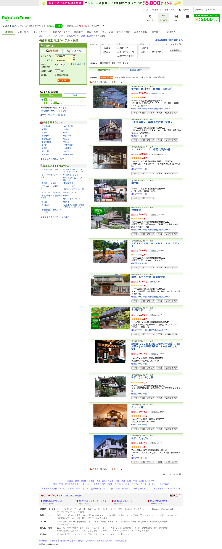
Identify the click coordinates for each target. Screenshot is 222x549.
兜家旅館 (136, 210)
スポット (128, 63)
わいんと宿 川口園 (72, 199)
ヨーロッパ (152, 484)
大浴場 (145, 48)
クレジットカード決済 (152, 52)
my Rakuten (154, 509)
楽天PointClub (167, 509)
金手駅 (66, 129)
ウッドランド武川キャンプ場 (51, 176)
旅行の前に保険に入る (53, 501)
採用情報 (53, 540)
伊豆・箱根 (101, 481)
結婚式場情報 (63, 530)
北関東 (84, 481)
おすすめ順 (120, 77)
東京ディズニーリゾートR (133, 488)
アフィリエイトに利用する (54, 115)
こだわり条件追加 (174, 44)
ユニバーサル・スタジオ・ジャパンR (164, 488)
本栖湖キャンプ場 (71, 175)
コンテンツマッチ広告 (82, 534)
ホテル (49, 100)
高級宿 (107, 52)
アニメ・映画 (158, 515)
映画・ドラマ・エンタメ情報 (95, 518)
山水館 (135, 182)
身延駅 (66, 151)
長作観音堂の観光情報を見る (170, 40)
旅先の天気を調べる (159, 501)
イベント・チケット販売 (106, 515)
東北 (77, 481)
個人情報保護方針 (104, 540)
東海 (123, 481)
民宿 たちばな (139, 438)
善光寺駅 (45, 136)
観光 (118, 488)
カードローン (113, 521)
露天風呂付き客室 (126, 56)
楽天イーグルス (125, 515)
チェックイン (46, 56)
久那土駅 (45, 151)
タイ (78, 484)
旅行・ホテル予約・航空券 (68, 515)
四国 (141, 481)
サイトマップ (170, 10)
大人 (56, 65)
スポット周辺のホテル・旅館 (72, 36)
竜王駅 (66, 142)
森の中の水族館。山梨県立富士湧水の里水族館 (73, 206)
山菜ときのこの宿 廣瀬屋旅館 (148, 277)
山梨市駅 (67, 148)
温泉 (78, 488)
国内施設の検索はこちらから (54, 110)
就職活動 (127, 528)
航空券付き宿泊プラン (160, 108)
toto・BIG (76, 518)
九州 (147, 481)
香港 (67, 484)
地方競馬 (61, 518)
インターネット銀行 (97, 521)
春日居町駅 (68, 126)
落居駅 (44, 145)
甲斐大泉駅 (46, 142)
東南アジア (100, 484)
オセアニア (164, 484)
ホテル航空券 (54, 103)
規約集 (81, 540)
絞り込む (176, 50)
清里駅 (44, 132)
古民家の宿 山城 (141, 310)
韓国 (55, 484)
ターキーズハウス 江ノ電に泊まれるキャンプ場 (73, 170)
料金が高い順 (145, 77)
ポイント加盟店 (77, 512)
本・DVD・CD (90, 509)
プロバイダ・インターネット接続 (134, 530)
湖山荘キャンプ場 (49, 183)
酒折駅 (66, 132)
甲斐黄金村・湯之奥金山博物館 (51, 197)
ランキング (108, 488)
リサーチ (97, 534)
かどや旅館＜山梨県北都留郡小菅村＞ (151, 122)
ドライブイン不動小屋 (51, 192)
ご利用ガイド (156, 10)
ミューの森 (137, 407)
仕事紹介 (137, 528)
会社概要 (43, 540)
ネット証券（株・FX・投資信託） (72, 521)
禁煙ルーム (124, 48)
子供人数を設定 (79, 64)
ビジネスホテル (67, 488)
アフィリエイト (109, 534)
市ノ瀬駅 (45, 154)
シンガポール (88, 484)
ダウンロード (171, 515)
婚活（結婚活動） (161, 528)
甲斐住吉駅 (46, 139)
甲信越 (110, 481)
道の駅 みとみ (70, 192)
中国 (135, 481)
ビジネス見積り (64, 534)
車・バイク (103, 509)
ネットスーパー (140, 509)
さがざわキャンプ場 (50, 169)
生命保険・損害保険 (158, 521)
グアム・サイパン (114, 484)
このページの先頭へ (174, 474)
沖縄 (152, 481)
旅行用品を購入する (123, 501)
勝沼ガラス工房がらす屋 (74, 189)
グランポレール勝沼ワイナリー (51, 187)
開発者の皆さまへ (68, 540)
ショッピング (63, 509)
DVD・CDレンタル (142, 515)
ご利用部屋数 (46, 71)
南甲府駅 (67, 136)
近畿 (129, 481)
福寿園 (66, 202)
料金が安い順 (132, 77)
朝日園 (44, 202)
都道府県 (106, 63)
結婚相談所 (147, 528)
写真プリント (76, 530)
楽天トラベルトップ (48, 36)
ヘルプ (145, 10)
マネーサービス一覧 (66, 524)
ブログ (75, 528)
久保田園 (45, 205)
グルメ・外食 (108, 528)
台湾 (73, 484)
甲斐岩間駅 (68, 145)
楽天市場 (199, 10)
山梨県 (90, 36)
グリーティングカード (108, 530)
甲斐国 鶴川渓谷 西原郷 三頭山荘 (151, 88)
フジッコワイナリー (72, 186)
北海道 (70, 481)
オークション (76, 509)
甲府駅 (44, 129)
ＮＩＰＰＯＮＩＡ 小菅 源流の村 (150, 149)
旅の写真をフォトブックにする (92, 501)
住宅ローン (143, 521)
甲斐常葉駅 (68, 154)
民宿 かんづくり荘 (142, 377)
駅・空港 (117, 63)
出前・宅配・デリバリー (90, 528)
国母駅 (44, 148)
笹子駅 (66, 139)
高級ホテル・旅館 (49, 488)
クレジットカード (129, 521)
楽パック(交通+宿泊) (92, 488)
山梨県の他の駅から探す (53, 159)
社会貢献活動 (121, 540)
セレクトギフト (116, 509)
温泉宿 (107, 48)
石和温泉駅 (46, 126)
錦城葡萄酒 (68, 183)
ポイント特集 (63, 512)
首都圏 (91, 481)
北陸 (117, 481)
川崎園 (66, 196)
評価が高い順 (159, 77)
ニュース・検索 (64, 528)
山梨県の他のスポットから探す (56, 217)
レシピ (119, 528)
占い (68, 518)
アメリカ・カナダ (139, 484)
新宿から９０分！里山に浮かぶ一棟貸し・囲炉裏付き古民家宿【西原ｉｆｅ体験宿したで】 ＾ (155, 346)
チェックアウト (47, 60)
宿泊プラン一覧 (140, 108)
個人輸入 (128, 509)
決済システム (124, 534)
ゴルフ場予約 (88, 515)
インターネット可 (126, 52)
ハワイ (126, 484)
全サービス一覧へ (74, 495)
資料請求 (90, 540)
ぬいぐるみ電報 (90, 530)
